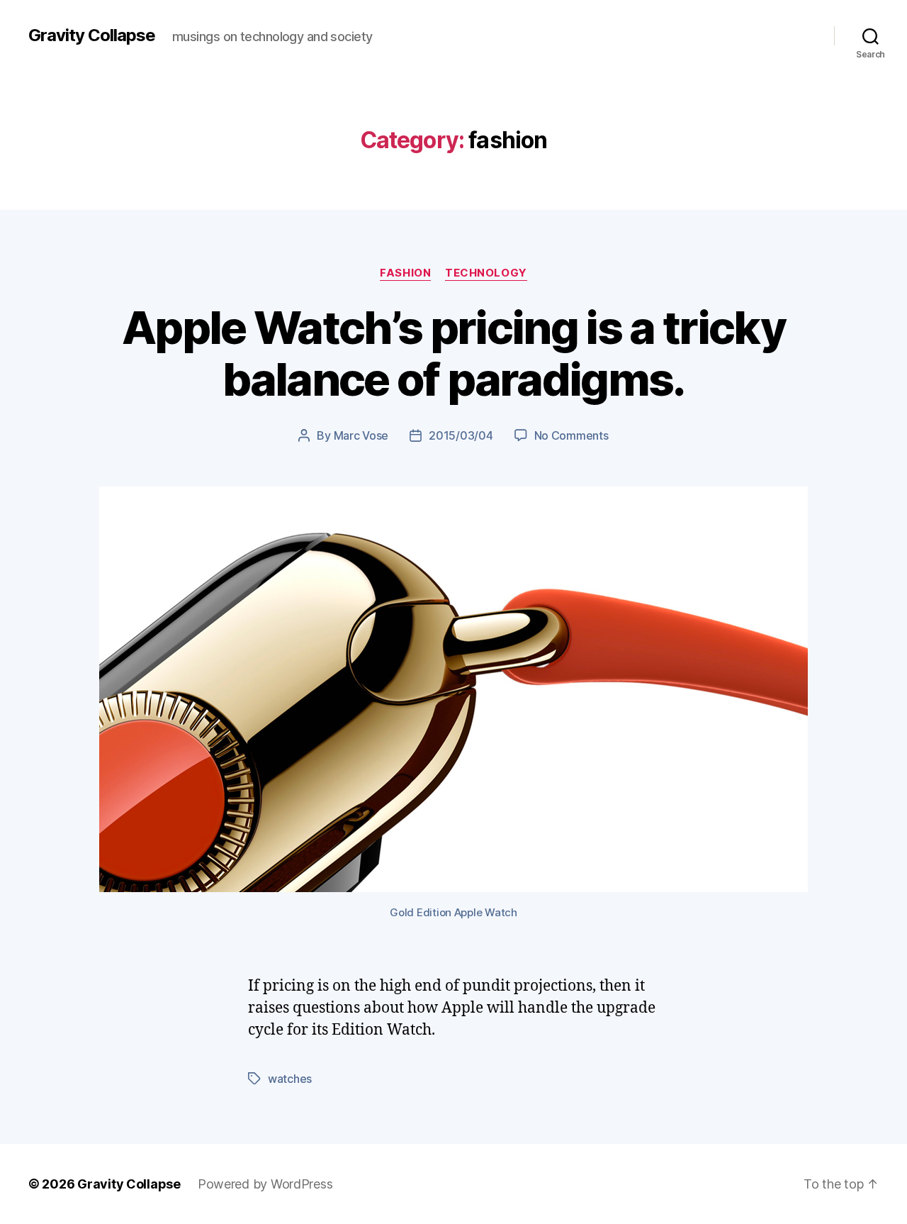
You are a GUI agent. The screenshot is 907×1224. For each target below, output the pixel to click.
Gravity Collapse (91, 35)
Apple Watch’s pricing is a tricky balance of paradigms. (453, 353)
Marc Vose (361, 435)
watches (290, 1079)
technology (486, 273)
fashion (405, 273)
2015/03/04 (460, 435)
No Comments (571, 435)
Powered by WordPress (265, 1183)
